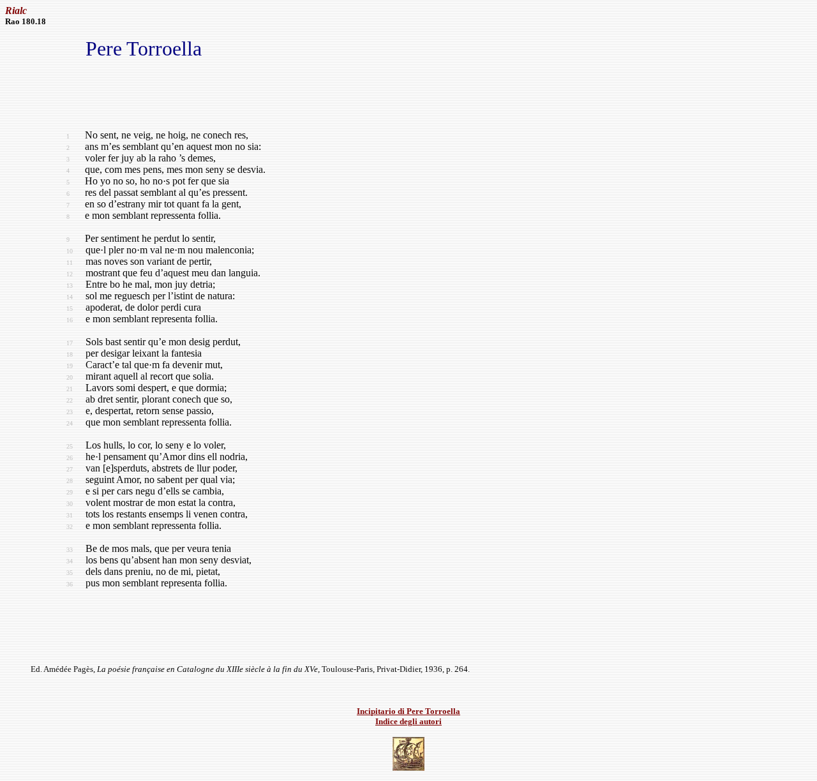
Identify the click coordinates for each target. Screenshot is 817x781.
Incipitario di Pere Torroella (408, 711)
